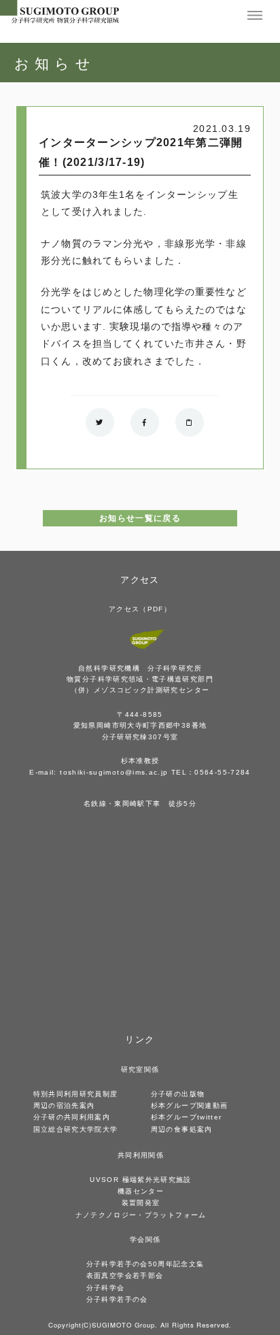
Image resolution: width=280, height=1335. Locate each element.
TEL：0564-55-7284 (211, 772)
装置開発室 (141, 1202)
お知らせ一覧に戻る (140, 518)
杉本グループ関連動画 (189, 1105)
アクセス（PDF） (140, 609)
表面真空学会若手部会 (125, 1275)
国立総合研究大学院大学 (75, 1129)
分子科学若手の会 (117, 1299)
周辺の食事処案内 (182, 1129)
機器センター (141, 1191)
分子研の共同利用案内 (72, 1117)
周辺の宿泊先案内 (64, 1105)
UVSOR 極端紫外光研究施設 (140, 1179)
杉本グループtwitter (186, 1117)
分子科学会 (105, 1287)
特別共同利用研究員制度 (75, 1094)
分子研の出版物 (178, 1094)
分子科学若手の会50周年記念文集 (145, 1264)
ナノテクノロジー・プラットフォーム (141, 1215)
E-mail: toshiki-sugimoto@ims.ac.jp (98, 772)
